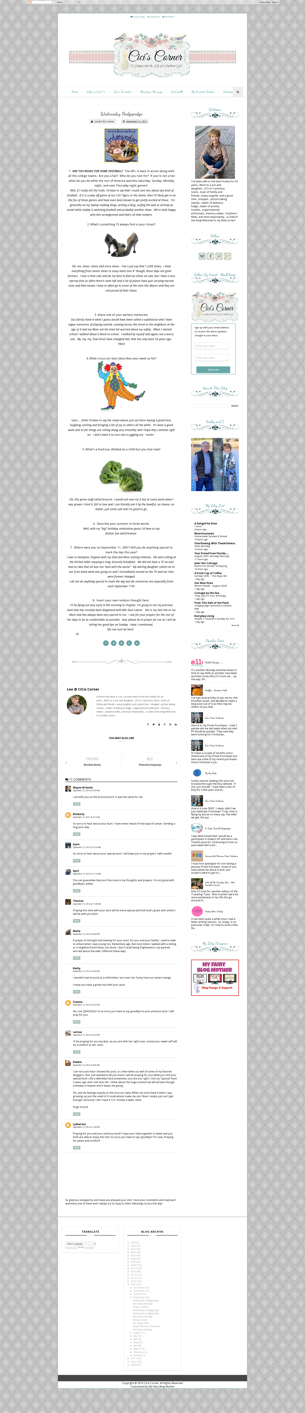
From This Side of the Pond (211, 603)
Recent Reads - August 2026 (210, 585)
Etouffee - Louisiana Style (216, 690)
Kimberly (78, 814)
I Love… (198, 526)
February (138, 1352)
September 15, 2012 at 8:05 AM (86, 1065)
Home (74, 92)
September (139, 1297)
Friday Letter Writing (214, 911)
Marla (76, 931)
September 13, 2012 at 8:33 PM (86, 1035)
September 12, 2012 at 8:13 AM (86, 817)
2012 (133, 1284)
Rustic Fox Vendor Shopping (210, 565)
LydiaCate (79, 1124)
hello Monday (202, 546)
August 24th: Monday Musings (211, 556)
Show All (235, 625)
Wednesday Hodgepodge (146, 1300)
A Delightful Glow (205, 523)
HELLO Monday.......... (214, 662)
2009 (133, 1364)
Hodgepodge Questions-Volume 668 (212, 607)
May (136, 1342)
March (137, 1348)
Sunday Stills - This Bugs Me (210, 575)
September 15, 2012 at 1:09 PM (86, 1127)
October (137, 1293)
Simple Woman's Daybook (146, 1326)
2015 (133, 1274)
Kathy (76, 968)
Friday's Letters (141, 1306)
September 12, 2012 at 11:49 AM (87, 904)
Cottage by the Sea (206, 593)
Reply (76, 804)
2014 (133, 1277)
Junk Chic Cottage (205, 563)
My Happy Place (141, 1322)
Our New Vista (203, 583)
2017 (133, 1268)
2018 (133, 1265)
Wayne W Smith (83, 787)
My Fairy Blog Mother (162, 1386)
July (135, 1335)
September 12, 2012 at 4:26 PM (86, 971)
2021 (133, 1255)
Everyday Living (204, 616)
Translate (89, 1247)
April (76, 871)
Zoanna (77, 1002)
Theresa (78, 901)
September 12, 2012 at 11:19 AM (87, 873)
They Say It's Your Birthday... (210, 595)
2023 (133, 1248)
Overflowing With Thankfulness (214, 543)
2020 (133, 1258)
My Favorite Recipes (202, 92)
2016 (133, 1271)
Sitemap (228, 92)
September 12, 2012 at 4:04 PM (86, 934)
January (137, 1355)
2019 (133, 1261)
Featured (176, 92)
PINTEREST (169, 17)
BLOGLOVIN (138, 17)
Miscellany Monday (142, 1303)
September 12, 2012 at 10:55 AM (87, 847)
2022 (133, 1252)
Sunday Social (140, 1319)
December (139, 1287)
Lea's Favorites (123, 92)
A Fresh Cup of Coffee (208, 573)
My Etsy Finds (211, 773)
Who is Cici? (94, 92)
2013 (133, 1281)
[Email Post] (77, 633)
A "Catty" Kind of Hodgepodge (217, 828)
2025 (133, 1242)
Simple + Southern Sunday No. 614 (214, 618)
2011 (133, 1358)
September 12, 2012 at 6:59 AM (86, 790)
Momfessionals (204, 533)
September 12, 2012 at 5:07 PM (86, 1004)
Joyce (76, 844)
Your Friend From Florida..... (211, 553)
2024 (133, 1245)
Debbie (77, 1062)
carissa (77, 1032)
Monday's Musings (151, 92)
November (139, 1290)
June (136, 1339)
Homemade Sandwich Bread (210, 536)
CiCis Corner (151, 1383)
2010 (133, 1361)
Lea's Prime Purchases (214, 717)
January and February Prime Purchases (221, 856)
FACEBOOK (154, 17)
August (137, 1332)
